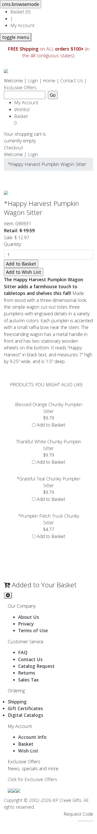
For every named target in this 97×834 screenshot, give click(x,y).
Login (33, 80)
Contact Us (71, 80)
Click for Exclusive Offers (32, 779)
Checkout (13, 148)
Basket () (20, 12)
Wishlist (22, 109)
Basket (22, 119)
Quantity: (14, 244)
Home (49, 80)
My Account (22, 25)
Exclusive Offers (20, 87)
